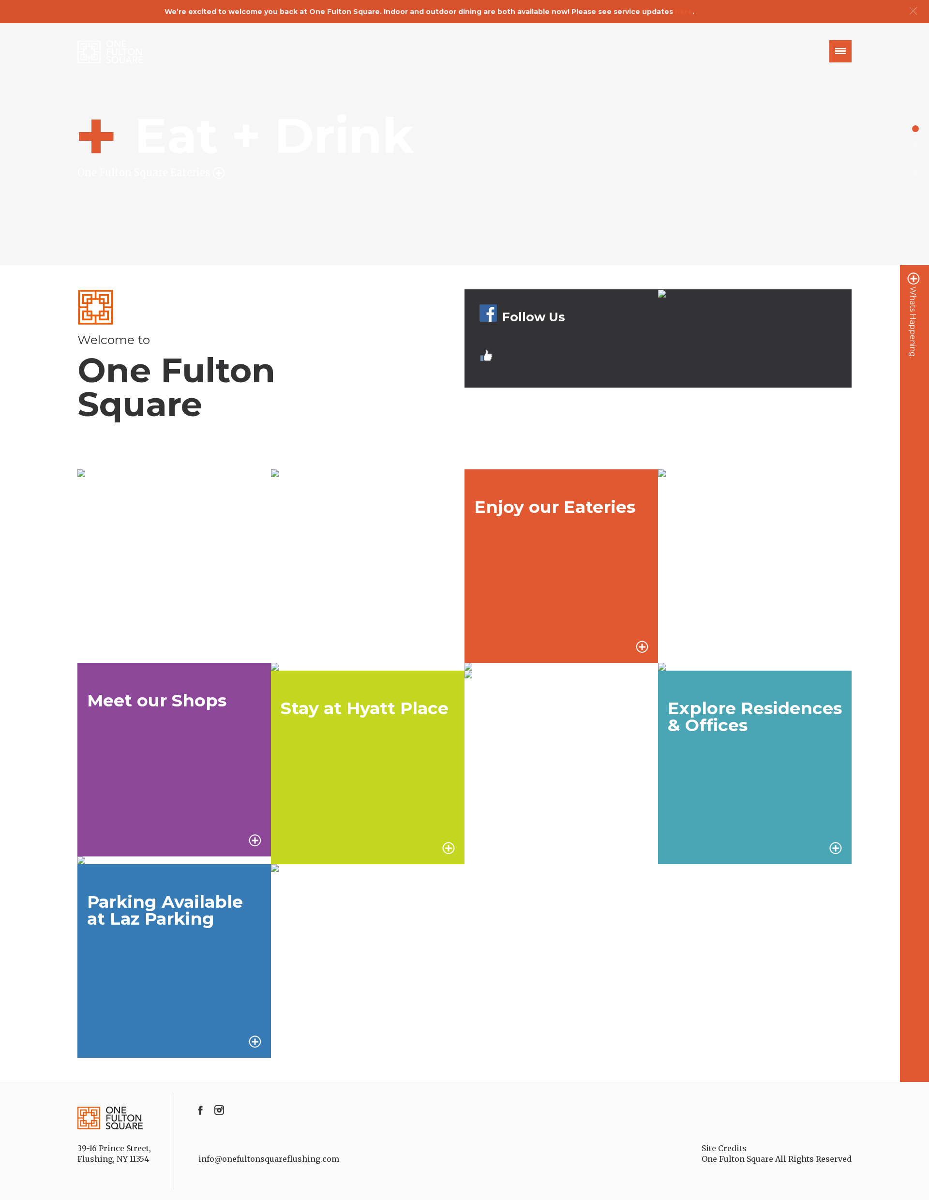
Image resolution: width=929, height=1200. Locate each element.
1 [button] (915, 128)
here (683, 11)
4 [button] (915, 173)
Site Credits (724, 1148)
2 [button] (915, 143)
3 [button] (915, 158)
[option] (464, 144)
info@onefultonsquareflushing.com (268, 1159)
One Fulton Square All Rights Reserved (777, 1159)
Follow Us (533, 317)
